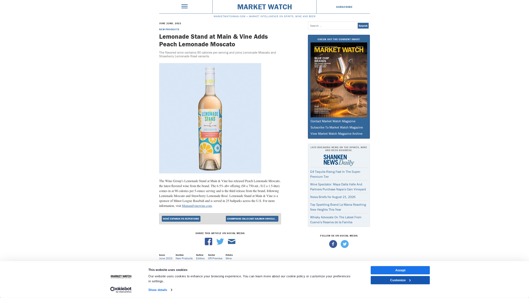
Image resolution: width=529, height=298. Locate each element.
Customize (398, 280)
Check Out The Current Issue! (339, 39)
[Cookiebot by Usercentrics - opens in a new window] (121, 290)
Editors (200, 258)
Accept (400, 270)
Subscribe (344, 6)
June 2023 (165, 258)
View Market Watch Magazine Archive (336, 133)
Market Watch (264, 6)
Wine (229, 258)
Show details (157, 290)
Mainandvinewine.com (197, 205)
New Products (169, 29)
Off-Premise (215, 258)
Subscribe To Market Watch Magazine (337, 127)
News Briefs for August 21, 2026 (332, 197)
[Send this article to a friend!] (232, 244)
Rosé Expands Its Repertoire (181, 218)
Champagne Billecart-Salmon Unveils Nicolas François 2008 (252, 218)
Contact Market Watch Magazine (333, 121)
